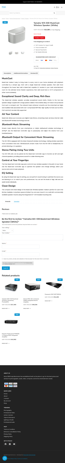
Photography (7, 410)
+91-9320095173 (38, 2)
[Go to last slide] (8, 53)
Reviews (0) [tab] (34, 73)
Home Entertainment (45, 68)
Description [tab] (7, 73)
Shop (5, 403)
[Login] (54, 7)
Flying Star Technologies (29, 455)
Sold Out (5, 234)
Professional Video (9, 413)
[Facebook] (5, 444)
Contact (6, 398)
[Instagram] (10, 444)
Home (5, 394)
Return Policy (14, 458)
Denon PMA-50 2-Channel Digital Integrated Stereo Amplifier (31, 226)
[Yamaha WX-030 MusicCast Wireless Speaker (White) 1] (16, 35)
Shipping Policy (8, 436)
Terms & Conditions (22, 458)
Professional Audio (9, 422)
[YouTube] (14, 444)
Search (54, 13)
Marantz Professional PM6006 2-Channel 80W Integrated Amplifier (10, 261)
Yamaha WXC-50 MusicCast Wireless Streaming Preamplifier (10, 226)
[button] (10, 53)
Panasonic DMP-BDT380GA (53, 220)
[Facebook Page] (4, 458)
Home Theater (54, 68)
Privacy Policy (8, 434)
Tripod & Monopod (9, 417)
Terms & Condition (9, 429)
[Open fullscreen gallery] (29, 48)
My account (7, 401)
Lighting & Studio (9, 420)
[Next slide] (24, 53)
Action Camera (8, 415)
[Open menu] (61, 7)
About (5, 396)
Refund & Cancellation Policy (12, 432)
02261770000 (30, 2)
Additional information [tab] (21, 73)
